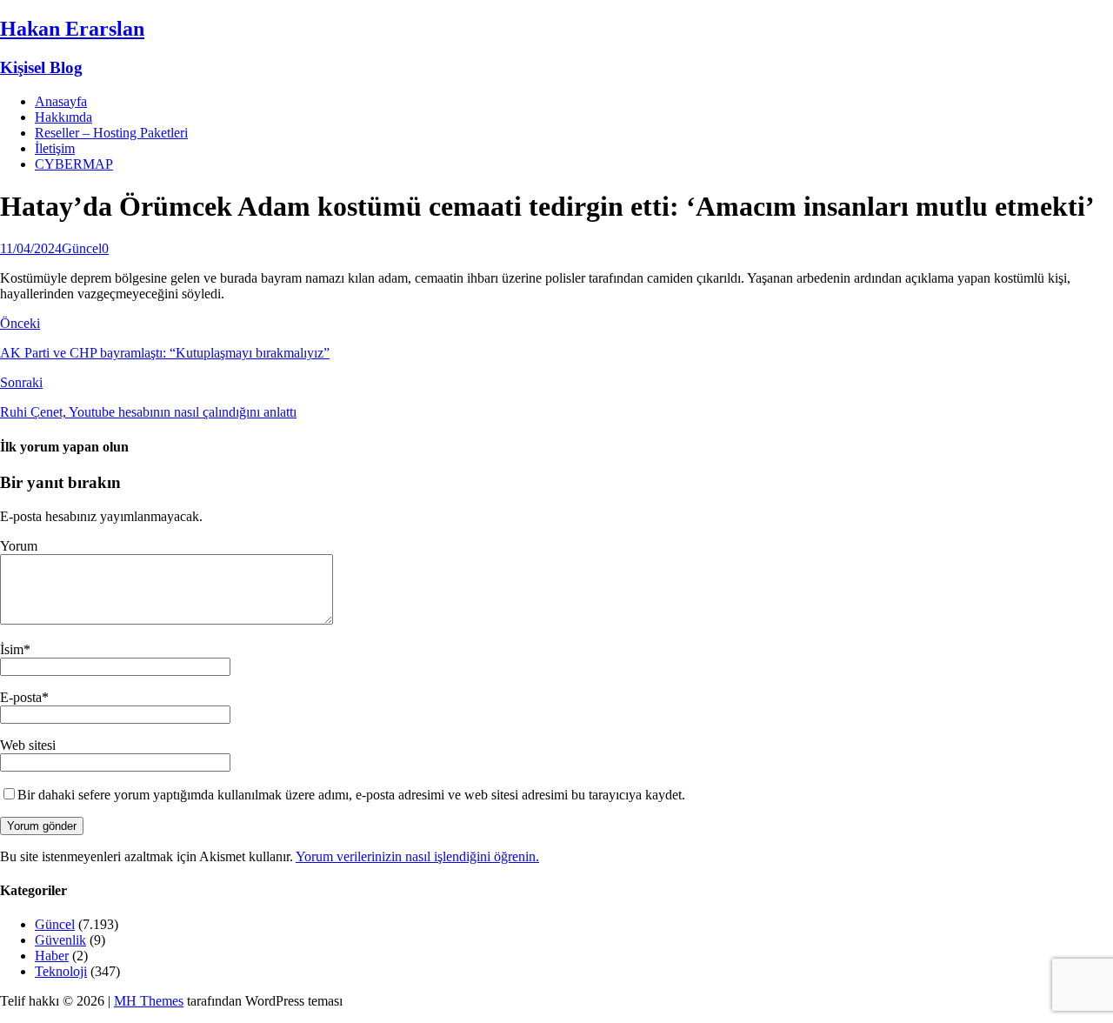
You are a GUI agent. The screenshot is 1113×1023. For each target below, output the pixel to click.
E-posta (21, 697)
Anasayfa (61, 101)
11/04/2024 (31, 248)
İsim (11, 649)
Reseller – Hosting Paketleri (111, 132)
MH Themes (148, 1000)
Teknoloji (61, 971)
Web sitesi (28, 745)
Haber (52, 955)
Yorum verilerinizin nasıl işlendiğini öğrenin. (417, 856)
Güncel (82, 248)
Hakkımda (63, 117)
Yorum (18, 545)
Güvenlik (60, 940)
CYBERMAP (74, 164)
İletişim (55, 148)
